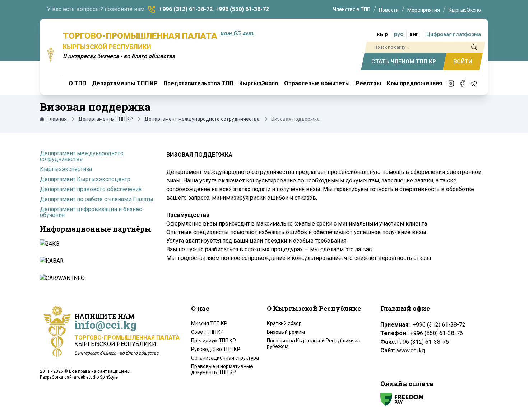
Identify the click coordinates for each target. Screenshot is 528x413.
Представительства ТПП (198, 83)
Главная (57, 119)
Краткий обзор (284, 323)
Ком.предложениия (414, 83)
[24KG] (95, 243)
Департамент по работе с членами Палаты (96, 199)
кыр (382, 34)
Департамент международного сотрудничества (202, 119)
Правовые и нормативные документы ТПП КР (222, 369)
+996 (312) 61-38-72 (186, 9)
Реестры (368, 83)
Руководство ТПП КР (215, 349)
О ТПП (77, 83)
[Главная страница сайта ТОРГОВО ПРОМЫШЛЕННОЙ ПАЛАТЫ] (50, 54)
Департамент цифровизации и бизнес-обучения (92, 212)
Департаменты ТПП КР (125, 83)
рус (398, 34)
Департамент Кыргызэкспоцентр (85, 179)
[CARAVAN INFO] (95, 278)
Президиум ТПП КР (213, 340)
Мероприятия (423, 10)
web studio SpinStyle (97, 377)
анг (413, 34)
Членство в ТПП (351, 9)
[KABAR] (95, 261)
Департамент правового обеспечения (91, 189)
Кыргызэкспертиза (66, 169)
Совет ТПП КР (207, 332)
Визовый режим (286, 332)
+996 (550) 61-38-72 (242, 9)
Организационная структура (225, 358)
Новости (389, 10)
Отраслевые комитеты (317, 83)
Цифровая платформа (453, 34)
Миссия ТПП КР (209, 323)
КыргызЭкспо (465, 10)
